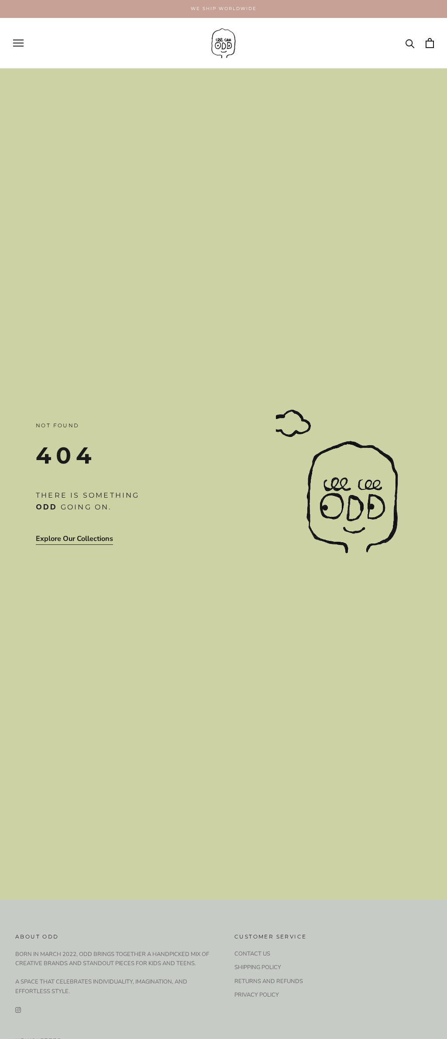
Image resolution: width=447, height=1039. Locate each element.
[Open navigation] (18, 43)
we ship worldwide (224, 8)
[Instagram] (18, 1009)
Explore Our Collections (74, 539)
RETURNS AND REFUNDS (268, 981)
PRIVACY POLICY (256, 995)
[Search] (410, 43)
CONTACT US (252, 954)
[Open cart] (430, 43)
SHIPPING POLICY (257, 967)
